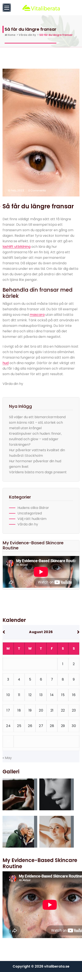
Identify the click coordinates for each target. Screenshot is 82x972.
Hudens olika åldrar (33, 507)
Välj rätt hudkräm (31, 518)
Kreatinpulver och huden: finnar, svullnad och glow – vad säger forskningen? (35, 439)
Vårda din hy (27, 35)
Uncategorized (29, 513)
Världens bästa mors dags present (38, 472)
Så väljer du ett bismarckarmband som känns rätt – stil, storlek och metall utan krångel (37, 422)
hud (6, 363)
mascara (37, 314)
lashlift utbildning (16, 246)
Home (11, 35)
